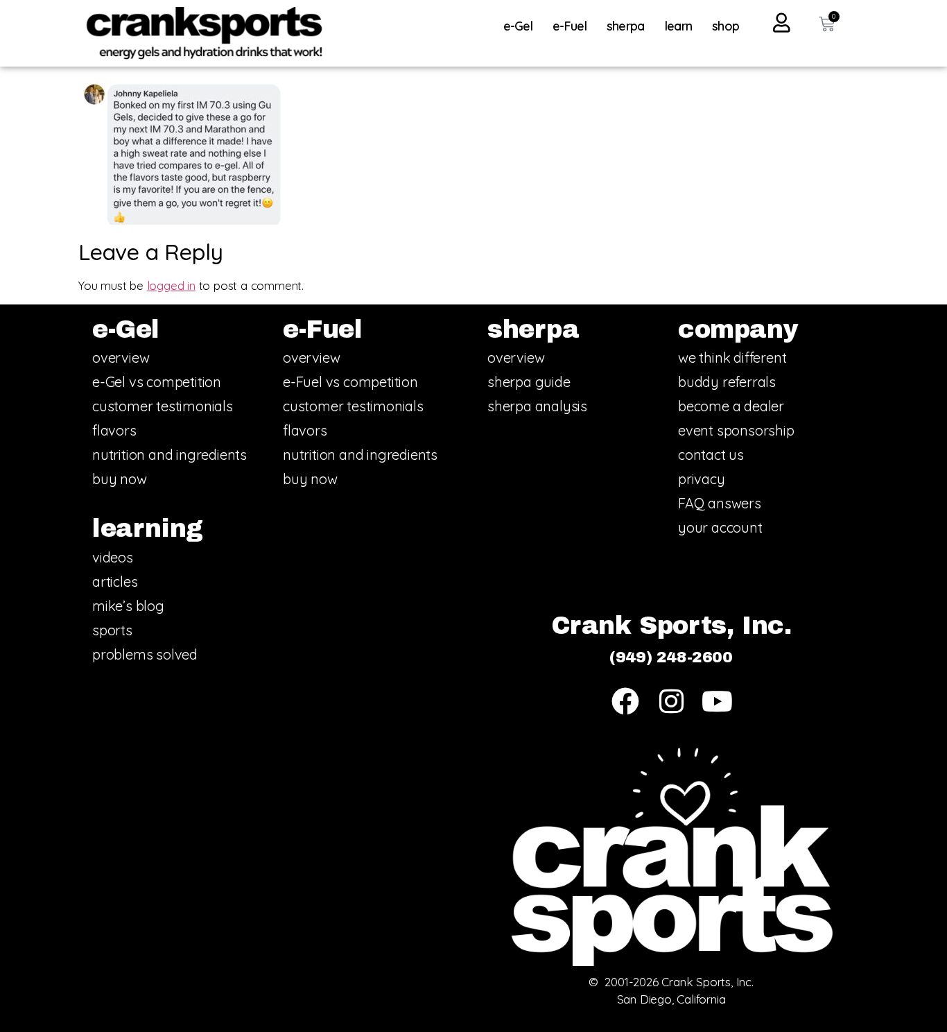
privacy (701, 479)
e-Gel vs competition (156, 381)
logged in (171, 285)
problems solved (145, 654)
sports (112, 630)
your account (720, 527)
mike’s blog (128, 605)
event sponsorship (736, 430)
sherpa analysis (537, 406)
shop (725, 26)
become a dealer (731, 406)
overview (120, 357)
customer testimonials (162, 406)
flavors (114, 430)
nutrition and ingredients (169, 454)
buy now (119, 479)
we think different (732, 357)
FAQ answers (719, 503)
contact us (711, 454)
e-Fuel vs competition (350, 381)
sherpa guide (529, 381)
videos (112, 557)
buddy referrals (727, 381)
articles (114, 581)
